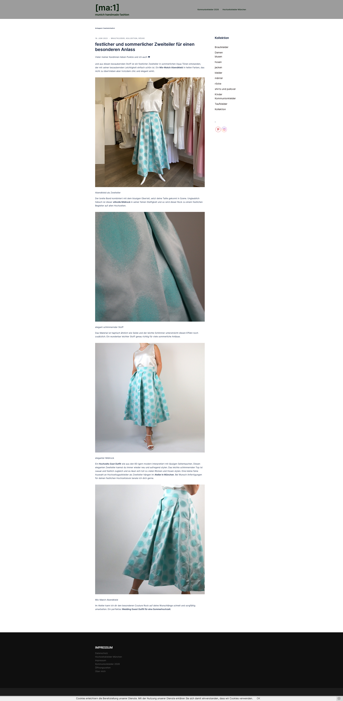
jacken (218, 67)
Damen (219, 52)
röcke (142, 38)
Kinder (218, 94)
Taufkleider (221, 103)
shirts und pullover (225, 89)
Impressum (100, 660)
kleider (218, 72)
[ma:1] (107, 7)
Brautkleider (118, 38)
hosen (218, 62)
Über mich (100, 671)
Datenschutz (101, 653)
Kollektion (131, 38)
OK (258, 698)
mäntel (219, 78)
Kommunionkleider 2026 (208, 9)
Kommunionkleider (225, 98)
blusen (218, 56)
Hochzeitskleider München (234, 9)
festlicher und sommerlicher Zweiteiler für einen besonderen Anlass (145, 47)
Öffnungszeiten (103, 667)
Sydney (137, 692)
